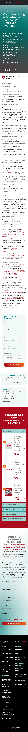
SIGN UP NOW (14, 365)
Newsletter (20, 684)
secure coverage (19, 289)
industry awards (9, 298)
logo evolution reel (9, 172)
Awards (5, 662)
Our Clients (7, 649)
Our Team (6, 666)
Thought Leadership (9, 55)
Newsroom (20, 680)
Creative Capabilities (9, 42)
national (14, 292)
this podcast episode (20, 264)
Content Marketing (13, 39)
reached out (10, 239)
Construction (10, 62)
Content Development (10, 36)
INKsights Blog (19, 669)
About (4, 646)
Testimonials (7, 657)
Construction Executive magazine (14, 279)
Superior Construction (8, 89)
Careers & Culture (6, 670)
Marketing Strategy (13, 47)
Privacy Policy (14, 728)
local (5, 292)
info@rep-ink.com (7, 709)
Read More (16, 453)
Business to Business (20, 658)
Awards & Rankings (13, 33)
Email (6, 45)
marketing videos (18, 297)
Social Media (10, 52)
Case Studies (7, 653)
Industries (19, 646)
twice (19, 257)
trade (20, 292)
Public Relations (12, 50)
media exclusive (13, 223)
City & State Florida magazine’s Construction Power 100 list (14, 271)
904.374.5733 (5, 706)
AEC (5, 60)
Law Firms (19, 649)
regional (9, 292)
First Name (8, 322)
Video (6, 58)
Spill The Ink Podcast (20, 675)
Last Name (8, 330)
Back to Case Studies (11, 70)
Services (5, 676)
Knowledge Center (20, 664)
